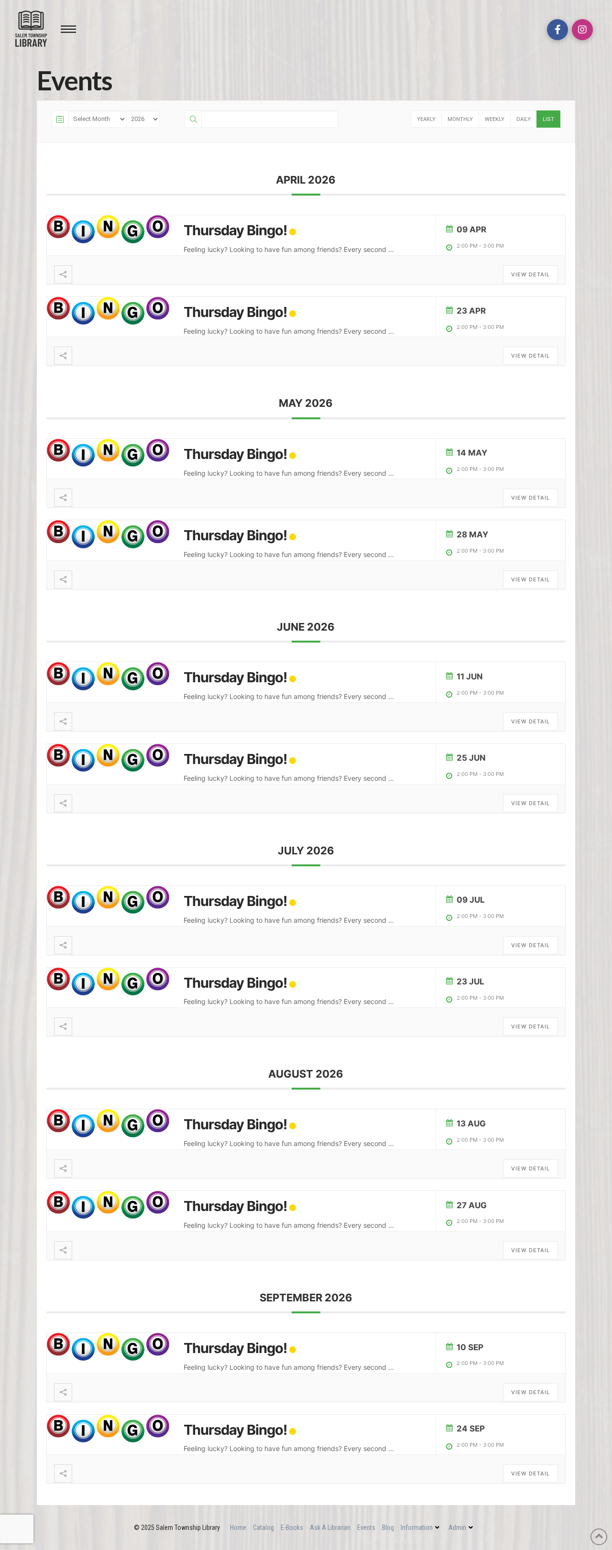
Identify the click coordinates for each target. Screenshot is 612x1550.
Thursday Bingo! (235, 230)
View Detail (530, 274)
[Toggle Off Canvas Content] (68, 29)
